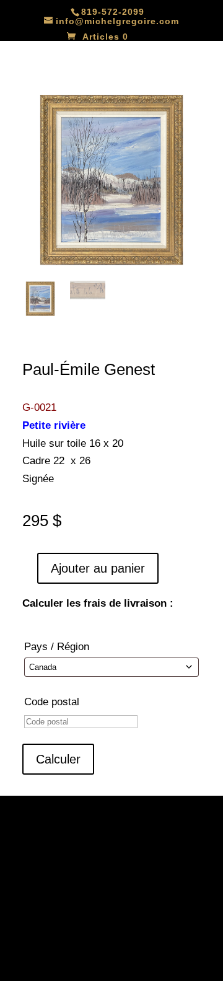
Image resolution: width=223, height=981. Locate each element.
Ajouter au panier (98, 568)
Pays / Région (56, 647)
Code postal (51, 702)
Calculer (58, 759)
